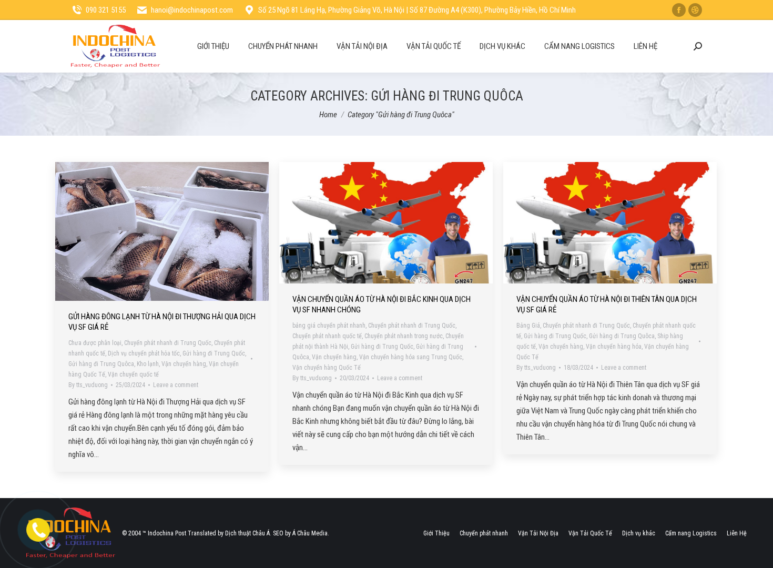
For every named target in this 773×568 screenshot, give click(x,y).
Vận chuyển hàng (183, 364)
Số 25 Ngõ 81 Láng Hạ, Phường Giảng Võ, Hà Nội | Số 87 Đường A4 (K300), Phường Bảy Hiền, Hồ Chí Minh (417, 10)
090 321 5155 (106, 10)
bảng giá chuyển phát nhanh (328, 325)
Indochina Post (167, 533)
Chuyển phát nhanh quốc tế (327, 336)
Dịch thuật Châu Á (247, 533)
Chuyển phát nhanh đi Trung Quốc (167, 343)
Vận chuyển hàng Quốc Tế (326, 367)
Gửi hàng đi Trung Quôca (101, 364)
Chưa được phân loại (94, 343)
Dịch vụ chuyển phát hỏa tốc (144, 353)
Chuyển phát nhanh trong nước (403, 336)
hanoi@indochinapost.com (192, 10)
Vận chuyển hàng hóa (614, 346)
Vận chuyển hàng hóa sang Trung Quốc (410, 357)
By (88, 385)
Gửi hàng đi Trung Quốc (213, 353)
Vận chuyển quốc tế (133, 374)
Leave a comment (175, 385)
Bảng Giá (528, 325)
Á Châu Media (310, 533)
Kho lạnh (148, 364)
